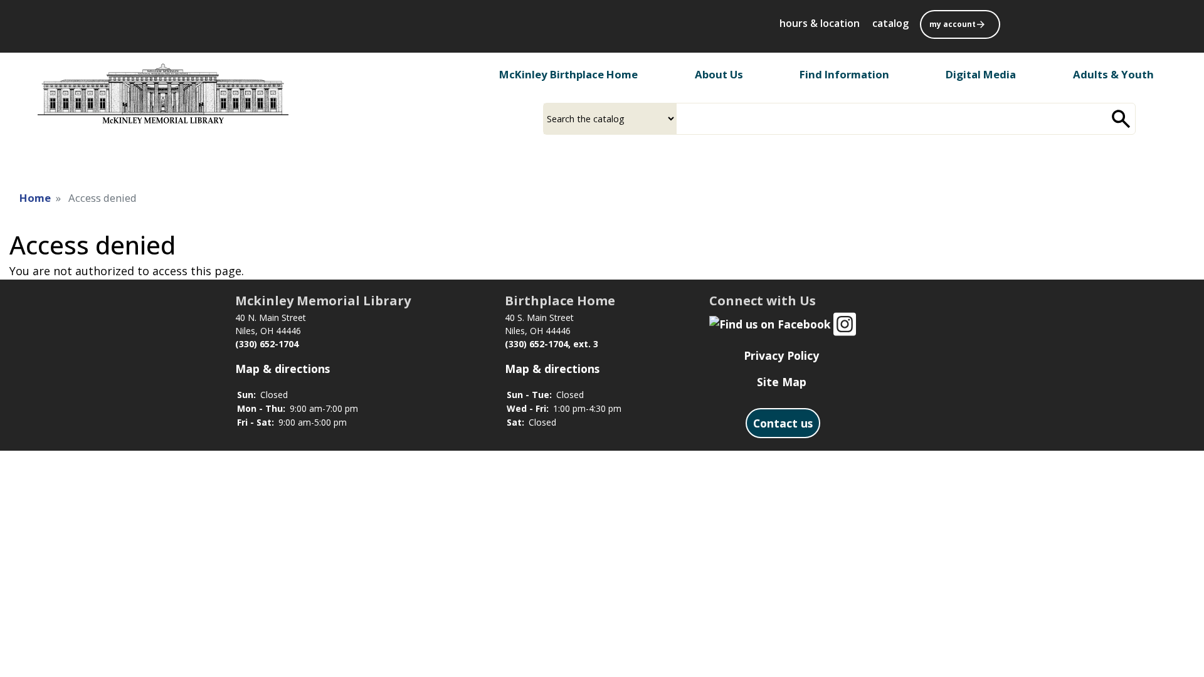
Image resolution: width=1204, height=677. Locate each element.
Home (35, 198)
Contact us (783, 423)
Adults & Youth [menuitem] (1113, 74)
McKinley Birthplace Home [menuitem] (568, 74)
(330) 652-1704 (266, 344)
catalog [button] (890, 23)
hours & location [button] (819, 23)
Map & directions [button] (282, 368)
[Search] (1121, 118)
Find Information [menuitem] (844, 74)
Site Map (781, 381)
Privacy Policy (781, 355)
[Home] (163, 93)
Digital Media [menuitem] (981, 74)
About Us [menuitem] (719, 74)
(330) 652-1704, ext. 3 (551, 344)
